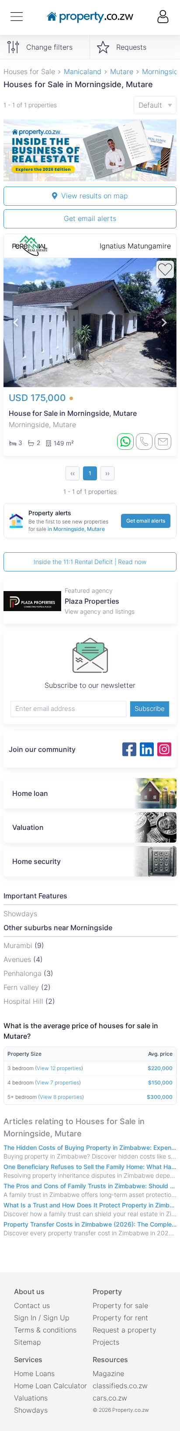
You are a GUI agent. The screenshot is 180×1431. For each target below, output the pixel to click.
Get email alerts (90, 218)
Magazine (108, 1373)
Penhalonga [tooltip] (23, 973)
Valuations (31, 1398)
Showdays (31, 1410)
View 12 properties (59, 1068)
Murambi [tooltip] (19, 945)
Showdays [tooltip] (20, 913)
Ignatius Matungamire (135, 245)
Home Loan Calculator (50, 1385)
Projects (106, 1342)
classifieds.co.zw (120, 1385)
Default (150, 105)
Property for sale (120, 1305)
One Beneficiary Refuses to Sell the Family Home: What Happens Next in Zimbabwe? (90, 1166)
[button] (15, 322)
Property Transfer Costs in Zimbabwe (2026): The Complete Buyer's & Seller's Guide (90, 1224)
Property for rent (120, 1317)
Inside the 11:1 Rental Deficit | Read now (90, 561)
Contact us (32, 1305)
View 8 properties (61, 1097)
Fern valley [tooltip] (22, 987)
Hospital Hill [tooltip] (24, 1001)
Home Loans (34, 1373)
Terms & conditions (45, 1330)
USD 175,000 (39, 397)
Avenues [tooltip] (18, 959)
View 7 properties (58, 1082)
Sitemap (27, 1342)
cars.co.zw (110, 1398)
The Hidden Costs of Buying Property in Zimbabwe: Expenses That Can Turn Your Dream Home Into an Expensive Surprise (90, 1147)
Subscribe (150, 708)
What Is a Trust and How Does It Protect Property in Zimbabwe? (90, 1205)
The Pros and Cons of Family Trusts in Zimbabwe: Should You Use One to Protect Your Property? (90, 1186)
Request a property (124, 1330)
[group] (90, 150)
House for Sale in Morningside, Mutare (73, 413)
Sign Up (56, 1317)
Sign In (25, 1317)
